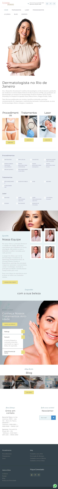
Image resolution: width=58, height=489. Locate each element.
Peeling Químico (8, 169)
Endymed (6, 197)
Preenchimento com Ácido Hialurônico (8, 165)
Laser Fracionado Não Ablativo (36, 199)
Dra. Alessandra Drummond (50, 247)
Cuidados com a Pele (36, 454)
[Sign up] (53, 418)
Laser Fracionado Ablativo (21, 199)
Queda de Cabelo (23, 181)
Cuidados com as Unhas (37, 460)
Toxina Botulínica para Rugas (50, 165)
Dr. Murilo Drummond (36, 247)
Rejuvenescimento (9, 182)
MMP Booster (8, 159)
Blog (3, 478)
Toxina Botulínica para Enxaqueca (36, 165)
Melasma (48, 181)
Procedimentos (7, 454)
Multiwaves (21, 203)
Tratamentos (6, 456)
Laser (4, 458)
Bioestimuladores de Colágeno (51, 160)
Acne (33, 181)
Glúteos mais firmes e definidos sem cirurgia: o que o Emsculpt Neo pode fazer (36, 383)
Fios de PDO (35, 159)
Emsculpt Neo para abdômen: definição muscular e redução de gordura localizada (21, 384)
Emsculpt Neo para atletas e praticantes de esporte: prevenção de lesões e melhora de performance (7, 383)
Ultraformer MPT (8, 186)
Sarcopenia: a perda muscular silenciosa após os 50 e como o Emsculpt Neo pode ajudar (51, 383)
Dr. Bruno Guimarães (36, 231)
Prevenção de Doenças (37, 456)
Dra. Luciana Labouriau (50, 231)
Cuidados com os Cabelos (38, 458)
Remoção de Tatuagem (35, 204)
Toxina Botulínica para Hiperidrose (22, 165)
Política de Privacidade (9, 480)
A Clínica (5, 473)
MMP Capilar (21, 159)
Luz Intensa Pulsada (49, 198)
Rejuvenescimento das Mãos (23, 170)
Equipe (4, 476)
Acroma (6, 203)
